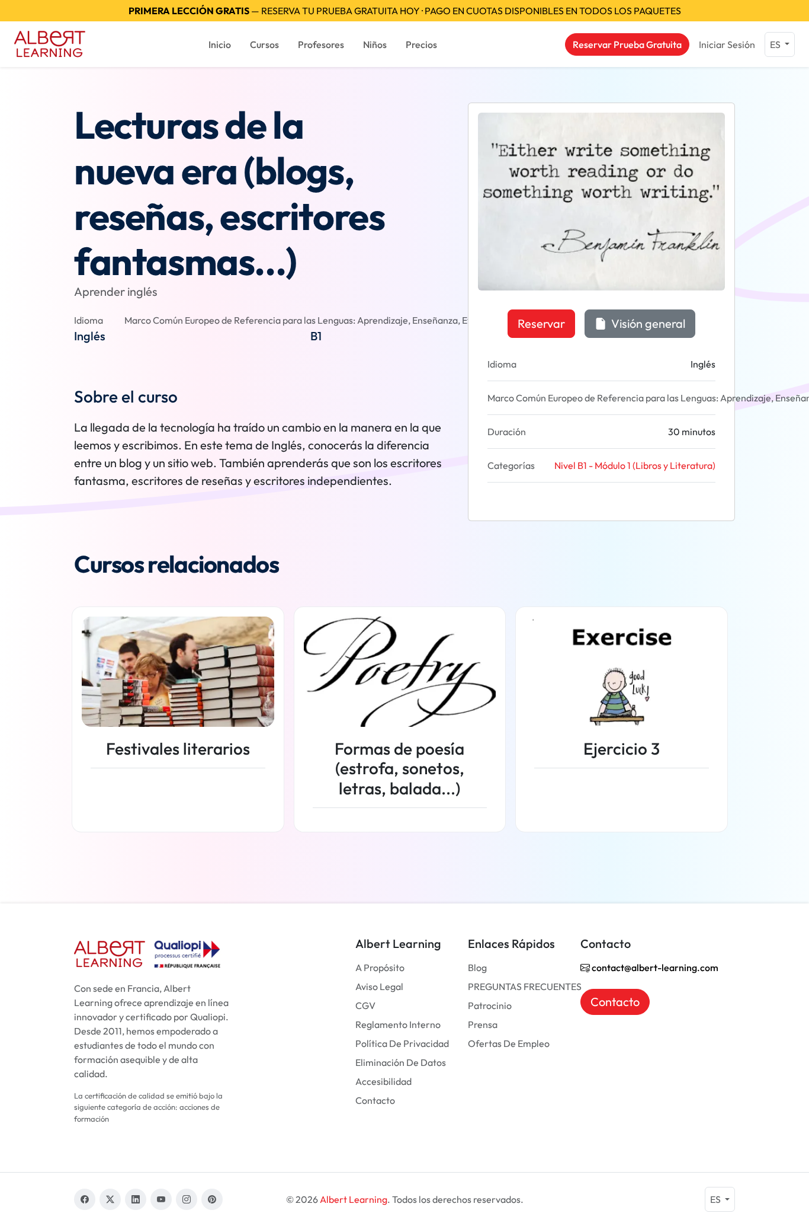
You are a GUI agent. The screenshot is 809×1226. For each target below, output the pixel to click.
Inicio (219, 44)
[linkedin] (135, 1199)
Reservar (541, 323)
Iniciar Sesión (727, 44)
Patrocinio (490, 1005)
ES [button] (776, 44)
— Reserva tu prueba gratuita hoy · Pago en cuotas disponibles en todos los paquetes (405, 11)
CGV (365, 1005)
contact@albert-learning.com (654, 967)
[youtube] (161, 1199)
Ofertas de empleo (509, 1043)
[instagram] (186, 1199)
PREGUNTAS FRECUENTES (525, 986)
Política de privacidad (402, 1043)
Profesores (321, 44)
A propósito (379, 967)
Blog (477, 967)
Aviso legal (379, 986)
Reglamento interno (398, 1024)
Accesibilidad (383, 1081)
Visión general (647, 323)
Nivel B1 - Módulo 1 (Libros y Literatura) (634, 465)
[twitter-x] (110, 1199)
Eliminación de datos (400, 1062)
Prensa (482, 1024)
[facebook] (84, 1199)
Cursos (264, 44)
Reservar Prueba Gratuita (627, 44)
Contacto (375, 1100)
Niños (375, 44)
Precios (421, 44)
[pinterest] (212, 1199)
